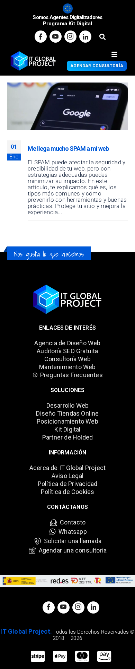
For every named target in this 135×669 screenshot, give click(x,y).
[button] (102, 36)
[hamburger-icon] (114, 54)
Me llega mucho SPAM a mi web (68, 148)
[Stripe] (37, 657)
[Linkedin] (85, 37)
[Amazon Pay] (104, 657)
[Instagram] (70, 37)
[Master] (82, 657)
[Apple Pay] (60, 657)
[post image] (67, 106)
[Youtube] (56, 37)
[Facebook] (41, 37)
